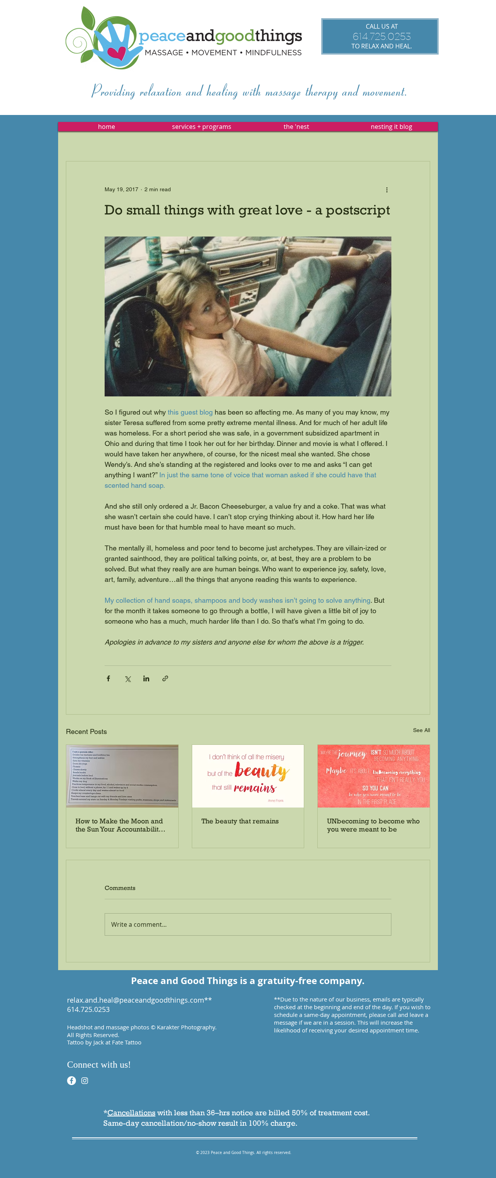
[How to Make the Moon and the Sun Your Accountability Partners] (122, 776)
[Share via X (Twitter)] (127, 678)
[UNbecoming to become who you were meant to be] (374, 776)
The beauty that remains (240, 821)
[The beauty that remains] (248, 776)
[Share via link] (165, 678)
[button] (201, 126)
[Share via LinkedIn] (146, 678)
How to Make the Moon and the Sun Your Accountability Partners (119, 825)
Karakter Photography (186, 1027)
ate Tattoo (128, 1042)
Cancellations (131, 1112)
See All (421, 730)
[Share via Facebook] (108, 678)
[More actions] (386, 189)
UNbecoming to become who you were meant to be (373, 825)
